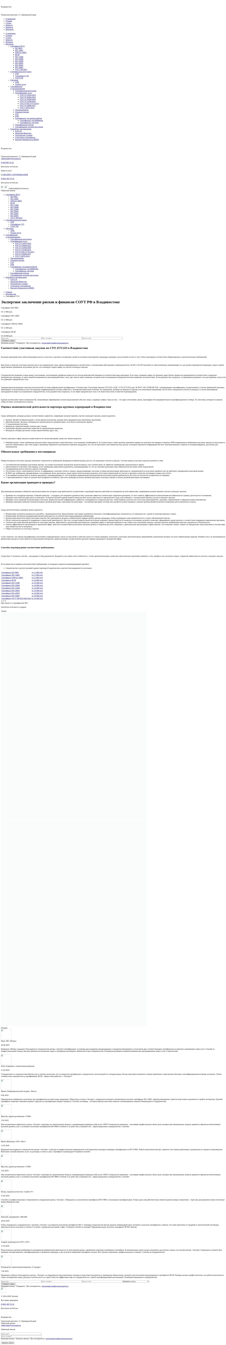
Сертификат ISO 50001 (10, 596)
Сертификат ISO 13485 (10, 583)
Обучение (14, 80)
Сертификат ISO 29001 (10, 591)
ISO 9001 (18, 48)
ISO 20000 (19, 59)
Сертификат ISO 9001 (10, 572)
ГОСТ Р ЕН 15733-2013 (29, 103)
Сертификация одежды (24, 125)
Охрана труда (20, 84)
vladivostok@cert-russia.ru (11, 159)
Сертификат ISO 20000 (10, 585)
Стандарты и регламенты (25, 137)
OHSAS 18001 (21, 53)
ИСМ (17, 55)
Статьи (8, 23)
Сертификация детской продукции (29, 127)
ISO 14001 (19, 50)
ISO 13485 (19, 57)
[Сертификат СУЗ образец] (74, 818)
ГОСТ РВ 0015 (21, 70)
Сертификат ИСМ (8, 580)
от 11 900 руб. (37, 572)
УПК (17, 82)
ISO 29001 (19, 63)
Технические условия (23, 135)
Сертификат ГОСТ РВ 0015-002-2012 (16, 598)
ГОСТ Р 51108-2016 (28, 101)
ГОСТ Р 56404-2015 (28, 97)
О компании (11, 19)
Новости (9, 25)
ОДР (17, 74)
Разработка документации (20, 129)
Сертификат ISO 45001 (10, 593)
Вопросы (9, 27)
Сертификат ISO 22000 (10, 588)
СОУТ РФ (19, 78)
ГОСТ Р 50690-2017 (28, 106)
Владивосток (11, 294)
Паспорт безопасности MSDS (27, 140)
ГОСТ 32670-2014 (27, 108)
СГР (16, 114)
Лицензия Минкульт (23, 133)
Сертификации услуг (23, 93)
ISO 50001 (19, 67)
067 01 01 (7, 163)
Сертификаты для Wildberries (31, 120)
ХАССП (18, 131)
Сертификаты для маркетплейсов (28, 118)
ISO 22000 (19, 61)
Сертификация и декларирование (17, 88)
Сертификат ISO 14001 (10, 575)
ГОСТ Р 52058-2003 (28, 99)
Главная (9, 292)
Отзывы (9, 21)
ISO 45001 (19, 65)
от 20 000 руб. (37, 580)
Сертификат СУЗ (22, 76)
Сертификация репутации (20, 72)
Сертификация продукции (25, 91)
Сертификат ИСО (17, 46)
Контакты (10, 29)
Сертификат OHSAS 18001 (12, 578)
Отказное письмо (22, 112)
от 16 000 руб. (37, 583)
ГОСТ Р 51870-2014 (28, 95)
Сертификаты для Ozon (29, 123)
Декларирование (21, 110)
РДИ (17, 116)
